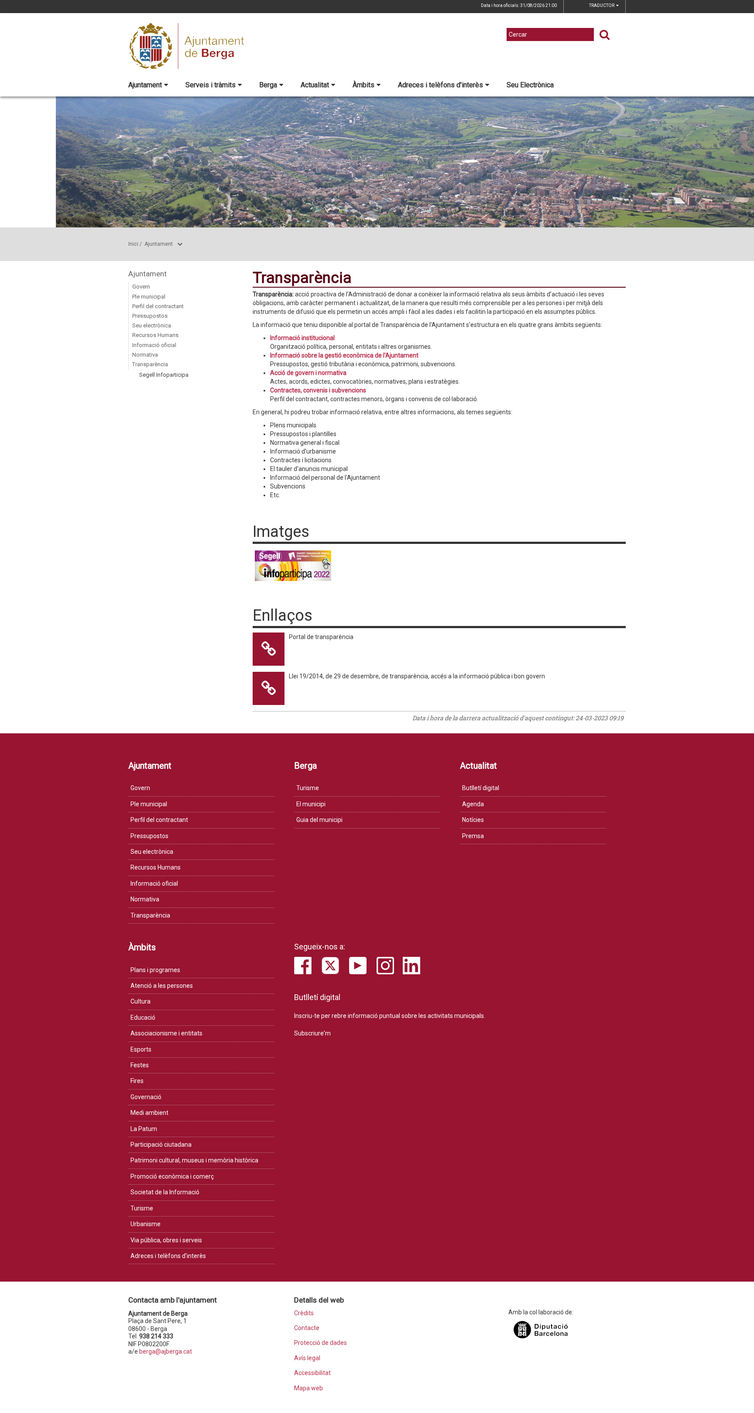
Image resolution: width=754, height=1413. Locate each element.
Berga (268, 85)
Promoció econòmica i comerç (172, 1176)
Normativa (145, 354)
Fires (137, 1080)
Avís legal (307, 1358)
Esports (140, 1049)
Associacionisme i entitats (166, 1033)
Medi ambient (149, 1112)
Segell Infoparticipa (163, 374)
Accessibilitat (312, 1373)
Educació (142, 1017)
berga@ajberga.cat (165, 1351)
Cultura (140, 1001)
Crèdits (304, 1313)
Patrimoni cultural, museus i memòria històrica (194, 1160)
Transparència (150, 364)
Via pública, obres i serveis (166, 1240)
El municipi (311, 804)
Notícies (473, 819)
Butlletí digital (480, 787)
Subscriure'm (312, 1033)
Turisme (307, 787)
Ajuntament (145, 85)
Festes (139, 1065)
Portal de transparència (321, 636)
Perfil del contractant (158, 306)
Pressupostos (150, 316)
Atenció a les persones (161, 985)
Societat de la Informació (164, 1192)
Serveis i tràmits (210, 85)
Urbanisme (145, 1223)
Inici (133, 244)
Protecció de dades (320, 1343)
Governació (145, 1096)
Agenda (473, 804)
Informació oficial (154, 345)
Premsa (473, 835)
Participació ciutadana (161, 1144)
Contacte (306, 1328)
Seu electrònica (151, 325)
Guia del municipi (319, 819)
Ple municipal (148, 296)
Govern (141, 286)
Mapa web (308, 1388)
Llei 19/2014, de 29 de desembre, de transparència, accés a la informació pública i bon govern (417, 676)
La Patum (143, 1128)
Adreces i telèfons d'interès (440, 85)
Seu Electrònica (530, 85)
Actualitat (315, 85)
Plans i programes (155, 969)
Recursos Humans (155, 335)
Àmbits (363, 85)
